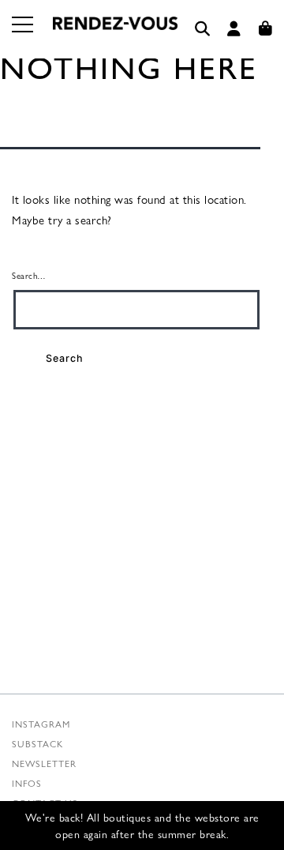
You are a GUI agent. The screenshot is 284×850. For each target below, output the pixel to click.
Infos (27, 783)
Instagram (41, 723)
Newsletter (44, 763)
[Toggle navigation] (24, 34)
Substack (37, 743)
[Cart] (266, 28)
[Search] (203, 28)
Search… (29, 275)
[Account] (234, 28)
